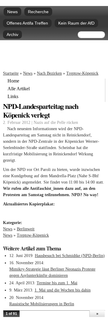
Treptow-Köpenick (82, 73)
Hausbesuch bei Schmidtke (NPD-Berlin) (70, 255)
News (12, 11)
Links (13, 96)
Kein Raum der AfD (76, 23)
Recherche (38, 11)
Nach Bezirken (49, 73)
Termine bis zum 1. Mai (57, 283)
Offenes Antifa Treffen (27, 23)
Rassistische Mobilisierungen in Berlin (41, 304)
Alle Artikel (19, 88)
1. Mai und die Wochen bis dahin (62, 290)
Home (13, 81)
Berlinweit (25, 229)
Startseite (11, 73)
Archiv (12, 34)
